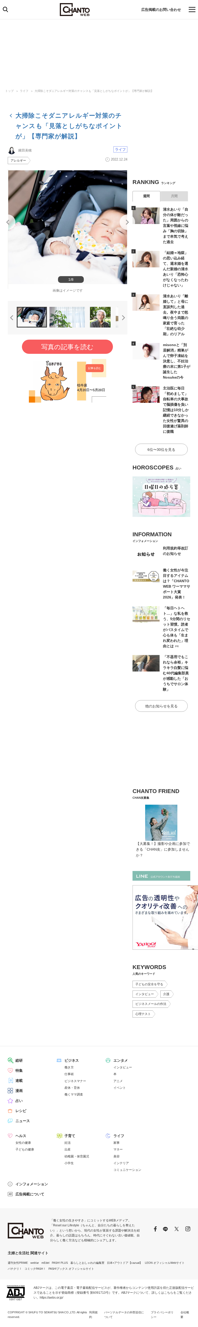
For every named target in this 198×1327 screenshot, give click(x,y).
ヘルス (20, 1136)
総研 (19, 1060)
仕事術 (69, 1074)
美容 (116, 1156)
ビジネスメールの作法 (150, 1004)
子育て (69, 1136)
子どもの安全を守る (149, 984)
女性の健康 (23, 1143)
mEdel (45, 1262)
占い (19, 1101)
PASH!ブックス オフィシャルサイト (71, 1268)
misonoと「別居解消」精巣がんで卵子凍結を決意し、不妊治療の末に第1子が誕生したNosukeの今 (176, 361)
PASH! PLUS (60, 1262)
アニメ (118, 1081)
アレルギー (18, 160)
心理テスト (143, 1014)
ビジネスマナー (75, 1081)
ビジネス (71, 1060)
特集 (19, 1070)
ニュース (22, 1121)
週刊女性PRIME (18, 1262)
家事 (116, 1143)
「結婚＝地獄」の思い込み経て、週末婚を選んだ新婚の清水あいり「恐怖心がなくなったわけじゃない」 (175, 269)
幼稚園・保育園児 (76, 1156)
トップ (9, 90)
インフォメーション (31, 1184)
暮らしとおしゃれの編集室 (87, 1262)
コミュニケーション (127, 1170)
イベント (119, 1088)
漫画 (19, 1091)
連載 (19, 1080)
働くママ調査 (73, 1094)
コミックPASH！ (35, 1268)
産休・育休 (72, 1088)
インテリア (121, 1163)
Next (127, 222)
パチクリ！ (15, 1268)
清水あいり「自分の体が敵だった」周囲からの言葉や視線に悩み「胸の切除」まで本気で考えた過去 (175, 225)
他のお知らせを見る (161, 706)
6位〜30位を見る (161, 449)
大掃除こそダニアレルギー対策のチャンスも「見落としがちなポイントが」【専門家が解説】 (94, 90)
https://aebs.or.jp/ (51, 1297)
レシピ (20, 1111)
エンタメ (120, 1060)
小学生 (69, 1163)
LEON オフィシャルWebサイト (165, 1262)
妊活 (67, 1143)
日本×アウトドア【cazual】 (124, 1262)
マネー (118, 1149)
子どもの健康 (24, 1149)
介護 (166, 994)
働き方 (69, 1067)
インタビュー (144, 994)
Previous (7, 222)
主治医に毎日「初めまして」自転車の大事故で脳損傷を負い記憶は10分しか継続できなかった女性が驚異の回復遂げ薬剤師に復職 (176, 410)
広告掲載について (29, 1194)
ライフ (24, 90)
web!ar (34, 1262)
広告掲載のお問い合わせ (161, 9)
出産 (67, 1149)
